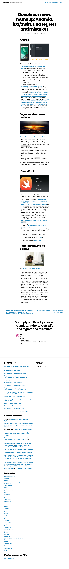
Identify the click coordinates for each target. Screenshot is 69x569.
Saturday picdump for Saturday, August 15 (14, 408)
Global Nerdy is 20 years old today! (13, 403)
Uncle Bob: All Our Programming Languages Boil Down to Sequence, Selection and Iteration (16, 433)
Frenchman (7, 432)
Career (6, 480)
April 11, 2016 (37, 240)
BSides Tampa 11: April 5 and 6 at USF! (13, 441)
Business (6, 478)
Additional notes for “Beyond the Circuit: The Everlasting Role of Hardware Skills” (17, 458)
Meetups (6, 511)
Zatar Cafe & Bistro (9, 468)
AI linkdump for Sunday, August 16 (13, 405)
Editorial (6, 492)
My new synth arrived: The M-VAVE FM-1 (14, 396)
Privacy (6, 524)
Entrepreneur (7, 494)
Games (6, 497)
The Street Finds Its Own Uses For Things (14, 538)
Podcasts (6, 520)
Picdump (6, 517)
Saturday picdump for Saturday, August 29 (15, 373)
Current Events (8, 485)
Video (5, 547)
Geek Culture (7, 499)
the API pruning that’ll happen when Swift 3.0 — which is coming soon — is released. (35, 201)
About (46, 2)
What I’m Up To (8, 548)
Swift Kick (6, 533)
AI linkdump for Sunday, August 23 (13, 382)
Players (6, 518)
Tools (5, 540)
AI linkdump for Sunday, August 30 (13, 370)
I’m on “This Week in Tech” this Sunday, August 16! (17, 411)
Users (5, 545)
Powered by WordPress (19, 566)
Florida (6, 496)
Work (5, 550)
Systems (6, 534)
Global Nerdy (5, 2)
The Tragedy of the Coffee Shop (24, 468)
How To (6, 504)
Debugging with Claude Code (11, 380)
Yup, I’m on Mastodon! (9, 558)
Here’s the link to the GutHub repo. (40, 92)
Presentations (7, 522)
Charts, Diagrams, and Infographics (13, 482)
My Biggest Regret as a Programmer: (32, 268)
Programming (7, 527)
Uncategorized (8, 543)
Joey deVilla (28, 33)
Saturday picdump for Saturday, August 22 (15, 385)
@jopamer (39, 237)
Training (6, 541)
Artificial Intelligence (9, 476)
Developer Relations (9, 490)
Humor (6, 506)
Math (5, 510)
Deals (5, 487)
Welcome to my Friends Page (55, 2)
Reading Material (8, 529)
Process (6, 525)
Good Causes (7, 501)
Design (6, 489)
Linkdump (6, 508)
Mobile (6, 513)
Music (5, 515)
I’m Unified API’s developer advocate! (22, 429)
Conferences (7, 483)
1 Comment (43, 33)
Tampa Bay (7, 536)
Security (6, 531)
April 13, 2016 (35, 33)
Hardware (6, 503)
